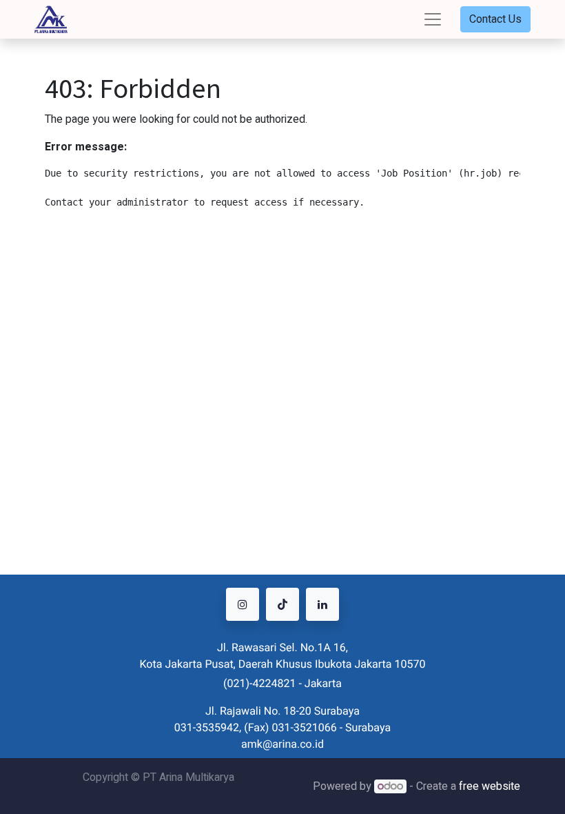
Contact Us (495, 19)
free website (489, 786)
